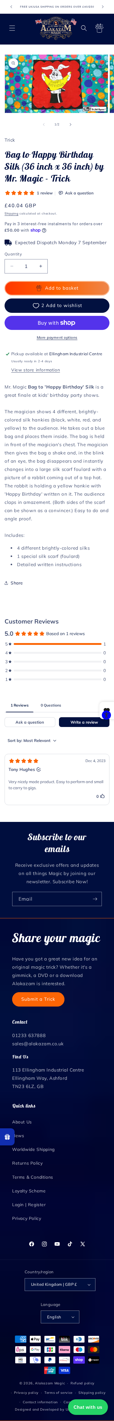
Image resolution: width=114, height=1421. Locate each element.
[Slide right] (70, 124)
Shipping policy (92, 1392)
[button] (12, 28)
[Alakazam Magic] (56, 28)
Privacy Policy (26, 1218)
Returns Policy (27, 1163)
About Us (22, 1122)
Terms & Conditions (32, 1177)
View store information (35, 370)
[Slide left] (43, 124)
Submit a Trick (38, 999)
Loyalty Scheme (29, 1191)
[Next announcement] (102, 6)
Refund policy (83, 1383)
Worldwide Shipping (33, 1149)
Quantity (13, 253)
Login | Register (29, 1204)
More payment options (57, 337)
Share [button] (17, 583)
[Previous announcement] (11, 6)
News (18, 1135)
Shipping (12, 213)
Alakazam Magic (50, 1383)
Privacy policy (26, 1392)
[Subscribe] (95, 899)
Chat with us (88, 1407)
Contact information (40, 1402)
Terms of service (58, 1392)
